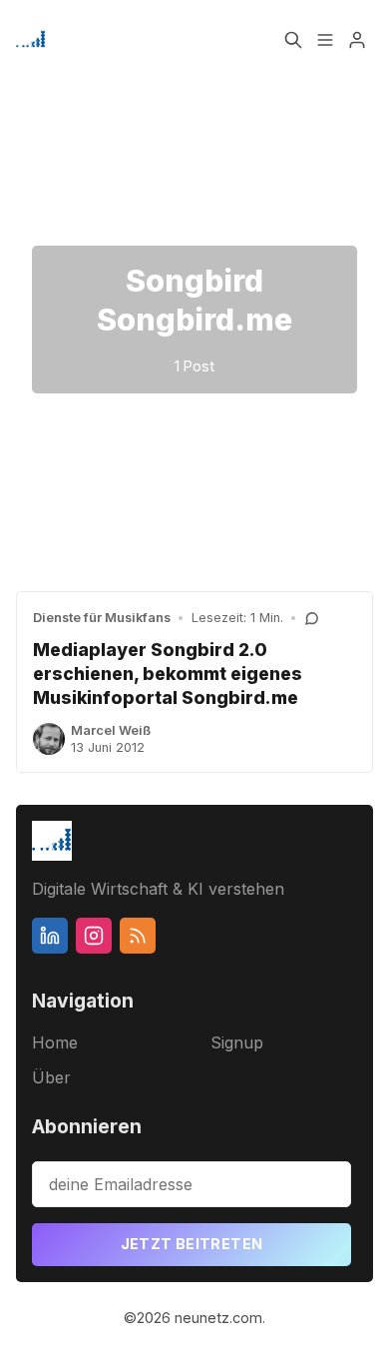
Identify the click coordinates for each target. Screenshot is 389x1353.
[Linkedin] (50, 936)
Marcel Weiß (111, 730)
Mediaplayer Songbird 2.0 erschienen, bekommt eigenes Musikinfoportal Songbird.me (167, 673)
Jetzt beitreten (192, 1243)
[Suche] (293, 40)
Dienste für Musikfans (102, 617)
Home (55, 1042)
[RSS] (138, 936)
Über (51, 1077)
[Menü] (325, 40)
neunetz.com (218, 1317)
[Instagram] (94, 936)
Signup (236, 1042)
